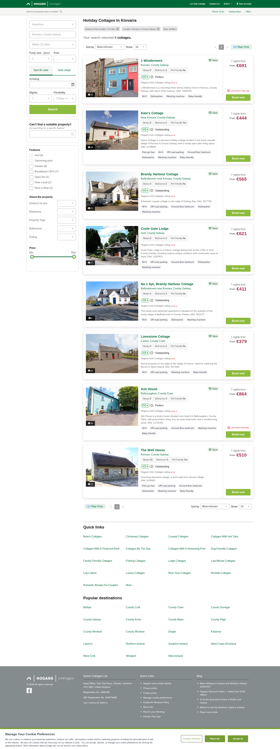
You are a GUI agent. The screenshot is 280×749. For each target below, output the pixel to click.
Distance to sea (38, 203)
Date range (64, 70)
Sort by (90, 47)
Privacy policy (150, 688)
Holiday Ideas (235, 12)
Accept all (238, 738)
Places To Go (218, 12)
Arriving (34, 79)
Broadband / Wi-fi (46, 171)
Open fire (42, 177)
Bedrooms (35, 211)
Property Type (37, 220)
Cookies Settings (191, 738)
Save (215, 60)
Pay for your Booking (154, 711)
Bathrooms (35, 228)
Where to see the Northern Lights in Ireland (222, 707)
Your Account (244, 4)
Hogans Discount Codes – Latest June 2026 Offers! (222, 693)
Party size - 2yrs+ (39, 53)
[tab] (41, 70)
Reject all (215, 738)
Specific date (41, 70)
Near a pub (43, 182)
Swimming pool (43, 160)
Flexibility (59, 92)
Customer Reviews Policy (156, 702)
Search (53, 109)
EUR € (227, 4)
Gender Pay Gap (152, 716)
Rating (33, 237)
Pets (56, 53)
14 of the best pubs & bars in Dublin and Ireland (220, 701)
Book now (238, 97)
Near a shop (43, 187)
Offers (248, 12)
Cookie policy (150, 693)
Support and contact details (157, 683)
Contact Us (214, 4)
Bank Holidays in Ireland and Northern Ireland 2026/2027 (223, 685)
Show (129, 47)
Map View (243, 47)
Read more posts (209, 712)
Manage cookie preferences (157, 697)
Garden (41, 166)
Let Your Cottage (197, 4)
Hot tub (39, 155)
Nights (33, 92)
